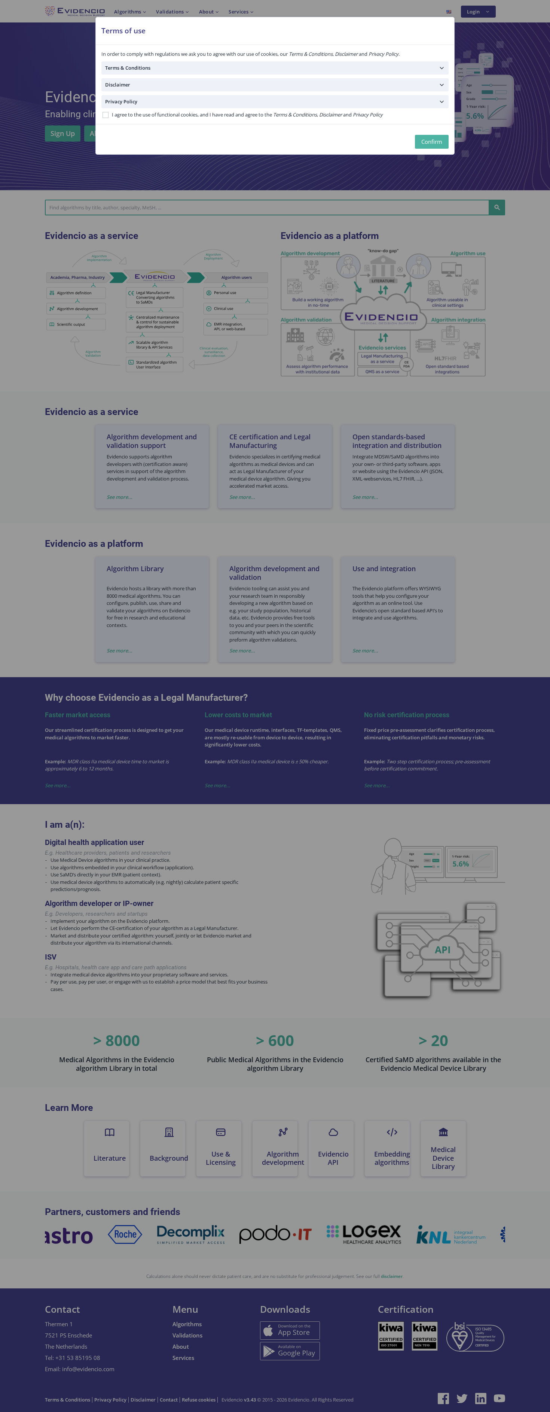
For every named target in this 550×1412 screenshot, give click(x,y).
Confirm (431, 141)
